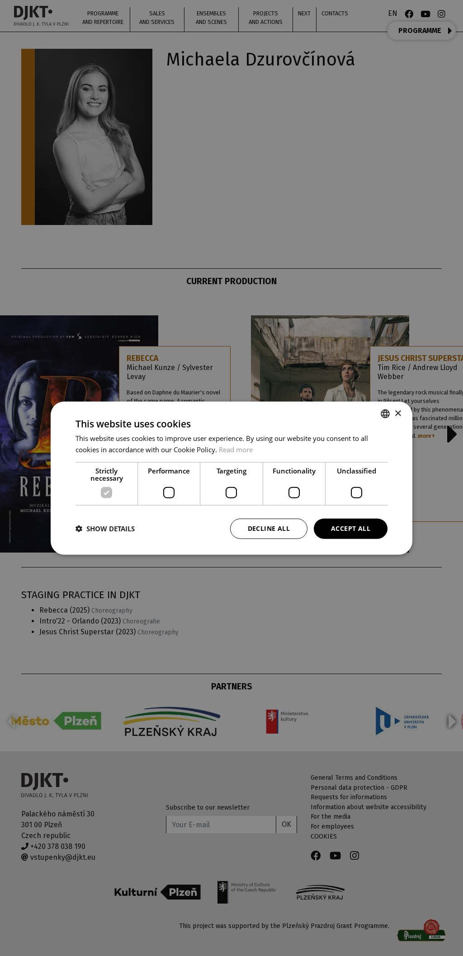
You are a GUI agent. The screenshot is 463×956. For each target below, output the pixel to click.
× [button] (397, 413)
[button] (105, 529)
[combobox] (385, 413)
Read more (236, 449)
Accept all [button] (350, 528)
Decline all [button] (269, 528)
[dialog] (231, 478)
